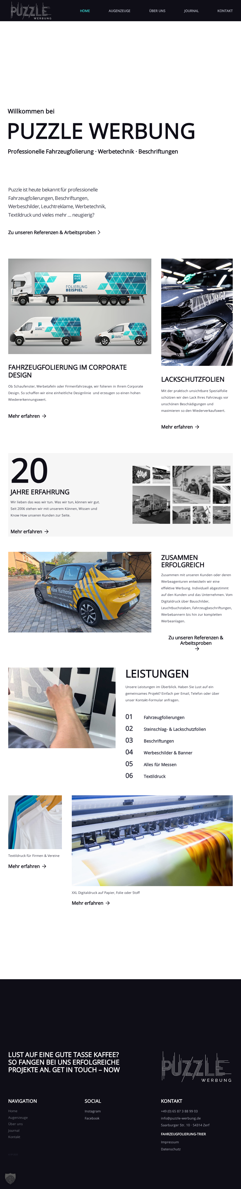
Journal (14, 1130)
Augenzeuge (18, 1117)
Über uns (15, 1124)
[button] (10, 1178)
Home (12, 1111)
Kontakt (14, 1137)
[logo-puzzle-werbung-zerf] (31, 10)
